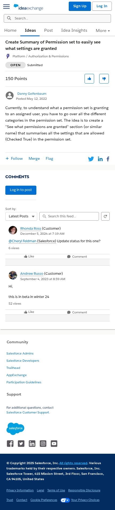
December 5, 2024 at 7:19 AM (42, 233)
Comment (79, 257)
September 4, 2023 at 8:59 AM (42, 279)
